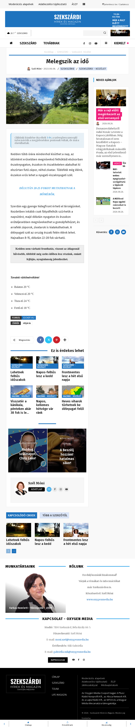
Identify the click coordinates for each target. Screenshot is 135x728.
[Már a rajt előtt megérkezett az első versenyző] (111, 97)
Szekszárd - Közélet (92, 68)
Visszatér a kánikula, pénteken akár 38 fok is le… (21, 407)
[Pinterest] (56, 339)
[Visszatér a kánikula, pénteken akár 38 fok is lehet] (22, 391)
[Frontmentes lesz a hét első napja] (73, 362)
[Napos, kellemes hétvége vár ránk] (47, 391)
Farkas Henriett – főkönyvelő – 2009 (30, 607)
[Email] (49, 489)
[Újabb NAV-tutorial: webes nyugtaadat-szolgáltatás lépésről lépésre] (103, 165)
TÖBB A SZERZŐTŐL (54, 515)
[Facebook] (84, 43)
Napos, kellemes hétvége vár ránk (44, 407)
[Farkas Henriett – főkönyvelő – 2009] (35, 593)
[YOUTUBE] (73, 660)
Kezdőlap (49, 51)
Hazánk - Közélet (21, 396)
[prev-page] (8, 551)
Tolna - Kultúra (116, 15)
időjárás (27, 323)
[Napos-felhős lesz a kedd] (47, 362)
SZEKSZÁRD (62, 51)
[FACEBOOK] (79, 660)
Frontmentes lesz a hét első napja (72, 376)
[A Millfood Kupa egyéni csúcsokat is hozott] (103, 201)
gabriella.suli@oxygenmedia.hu (72, 651)
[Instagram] (90, 43)
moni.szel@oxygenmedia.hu (72, 639)
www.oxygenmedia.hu (100, 599)
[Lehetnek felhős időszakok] (22, 362)
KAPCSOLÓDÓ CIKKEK (21, 515)
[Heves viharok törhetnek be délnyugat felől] (73, 391)
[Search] (105, 33)
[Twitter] (48, 339)
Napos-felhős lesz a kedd (46, 374)
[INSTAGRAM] (84, 660)
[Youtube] (96, 43)
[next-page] (14, 551)
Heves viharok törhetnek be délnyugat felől (73, 405)
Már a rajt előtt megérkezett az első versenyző (120, 26)
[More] (65, 339)
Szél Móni (36, 483)
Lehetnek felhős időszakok (18, 376)
